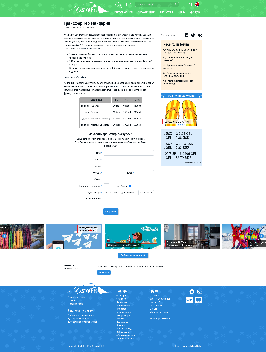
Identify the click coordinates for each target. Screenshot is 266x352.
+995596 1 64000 (118, 86)
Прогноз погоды (124, 328)
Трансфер (121, 308)
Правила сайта (75, 303)
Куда (130, 172)
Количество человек (90, 186)
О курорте (121, 295)
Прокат (120, 318)
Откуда (97, 172)
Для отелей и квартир (79, 318)
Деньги (153, 308)
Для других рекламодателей (82, 321)
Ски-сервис (122, 322)
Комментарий (94, 198)
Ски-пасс (121, 298)
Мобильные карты (126, 338)
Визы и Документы (160, 298)
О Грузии (154, 295)
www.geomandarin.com (90, 48)
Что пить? (155, 302)
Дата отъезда (129, 192)
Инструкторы (123, 315)
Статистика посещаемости (81, 315)
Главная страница (77, 297)
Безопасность (123, 312)
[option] (181, 112)
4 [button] (185, 125)
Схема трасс (122, 302)
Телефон (97, 166)
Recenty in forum (176, 44)
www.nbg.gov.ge (190, 162)
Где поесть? (156, 305)
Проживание (123, 305)
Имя (99, 153)
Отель (98, 179)
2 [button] (180, 125)
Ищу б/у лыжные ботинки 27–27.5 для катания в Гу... (180, 51)
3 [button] (182, 125)
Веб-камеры (122, 332)
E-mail (98, 159)
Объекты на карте (125, 335)
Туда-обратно (121, 186)
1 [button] (178, 125)
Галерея (120, 325)
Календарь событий (160, 318)
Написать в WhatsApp (75, 77)
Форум (195, 12)
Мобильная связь (159, 312)
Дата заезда (95, 192)
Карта (182, 12)
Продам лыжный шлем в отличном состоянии (178, 74)
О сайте (72, 300)
